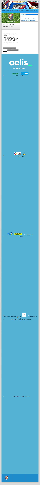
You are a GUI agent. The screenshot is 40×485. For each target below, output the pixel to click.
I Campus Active (4, 11)
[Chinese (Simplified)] (25, 1)
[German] (32, 1)
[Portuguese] (35, 1)
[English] (29, 1)
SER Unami (12, 10)
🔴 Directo (21, 10)
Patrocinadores (26, 10)
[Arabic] (23, 1)
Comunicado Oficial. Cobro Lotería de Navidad (28, 20)
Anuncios (16, 10)
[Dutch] (28, 1)
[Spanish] (38, 1)
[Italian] (34, 1)
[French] (31, 1)
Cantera (31, 10)
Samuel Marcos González (34, 483)
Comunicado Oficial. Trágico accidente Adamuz (28, 18)
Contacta (35, 10)
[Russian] (37, 1)
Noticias (7, 10)
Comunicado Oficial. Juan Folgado (13, 49)
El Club (3, 10)
